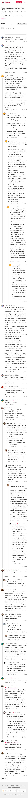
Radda (6, 305)
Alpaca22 (9, 624)
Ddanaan (7, 643)
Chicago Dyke (8, 375)
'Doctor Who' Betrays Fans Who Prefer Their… (13, 8)
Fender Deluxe (8, 400)
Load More (4, 778)
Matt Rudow (8, 408)
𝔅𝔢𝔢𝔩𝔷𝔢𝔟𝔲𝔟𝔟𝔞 (7, 386)
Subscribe (19, 2)
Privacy (23, 785)
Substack (6, 794)
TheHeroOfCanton (9, 614)
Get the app (22, 791)
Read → (3, 18)
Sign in (24, 2)
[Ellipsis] (26, 37)
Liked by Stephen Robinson (12, 687)
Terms (9, 787)
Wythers (7, 45)
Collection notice (16, 787)
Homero (7, 589)
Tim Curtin (7, 741)
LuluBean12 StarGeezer (16, 486)
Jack (6, 76)
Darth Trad (11, 465)
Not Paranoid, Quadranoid (12, 753)
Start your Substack (10, 791)
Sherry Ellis (8, 678)
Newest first (23, 24)
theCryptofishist (11, 423)
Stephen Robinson (3, 12)
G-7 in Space (8, 570)
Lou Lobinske (8, 37)
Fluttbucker (10, 712)
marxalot (14, 524)
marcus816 (8, 686)
